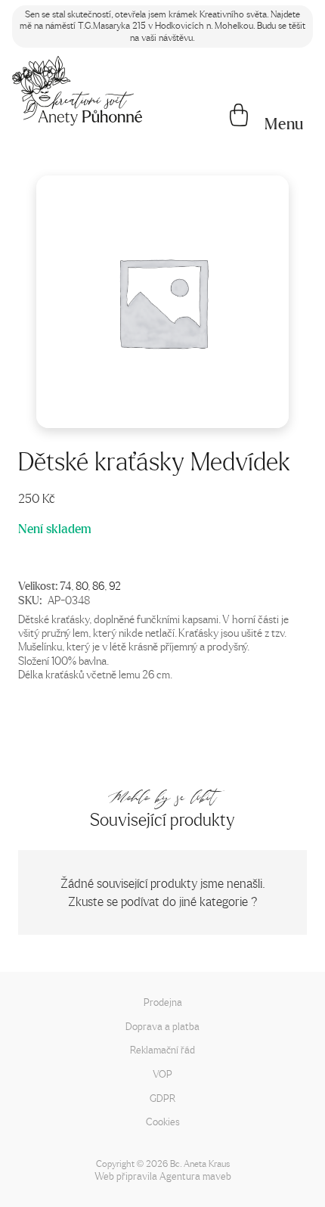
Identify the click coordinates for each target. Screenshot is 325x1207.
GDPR (162, 1097)
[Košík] (238, 116)
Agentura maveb (195, 1175)
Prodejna (163, 1001)
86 (98, 585)
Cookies (163, 1121)
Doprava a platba (162, 1025)
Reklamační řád (162, 1049)
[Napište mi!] (77, 91)
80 (82, 585)
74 (65, 585)
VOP (162, 1073)
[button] (284, 124)
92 (115, 585)
